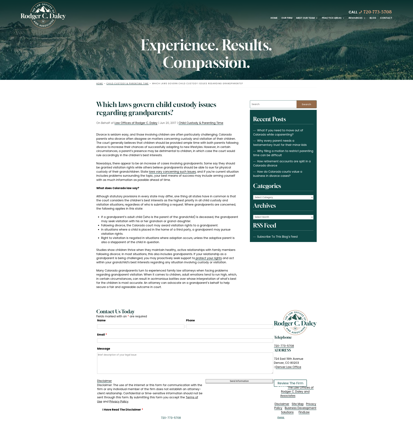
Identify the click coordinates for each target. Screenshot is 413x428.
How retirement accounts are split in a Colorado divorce (282, 163)
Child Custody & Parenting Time (201, 123)
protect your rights (208, 258)
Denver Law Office (288, 367)
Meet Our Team (305, 18)
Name (101, 320)
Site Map (298, 404)
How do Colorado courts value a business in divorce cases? (277, 174)
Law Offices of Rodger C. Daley (136, 123)
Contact (386, 18)
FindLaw (304, 412)
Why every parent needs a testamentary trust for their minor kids (280, 143)
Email (102, 335)
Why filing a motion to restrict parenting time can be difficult (283, 153)
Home (274, 18)
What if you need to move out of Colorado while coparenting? (278, 132)
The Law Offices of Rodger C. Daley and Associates (297, 392)
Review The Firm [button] (290, 383)
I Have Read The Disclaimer (122, 410)
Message (103, 349)
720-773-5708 (377, 12)
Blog (373, 18)
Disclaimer (104, 381)
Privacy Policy (118, 401)
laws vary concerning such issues (172, 172)
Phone (190, 320)
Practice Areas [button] (332, 18)
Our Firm (286, 18)
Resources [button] (356, 18)
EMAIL (281, 418)
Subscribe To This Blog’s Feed (277, 237)
